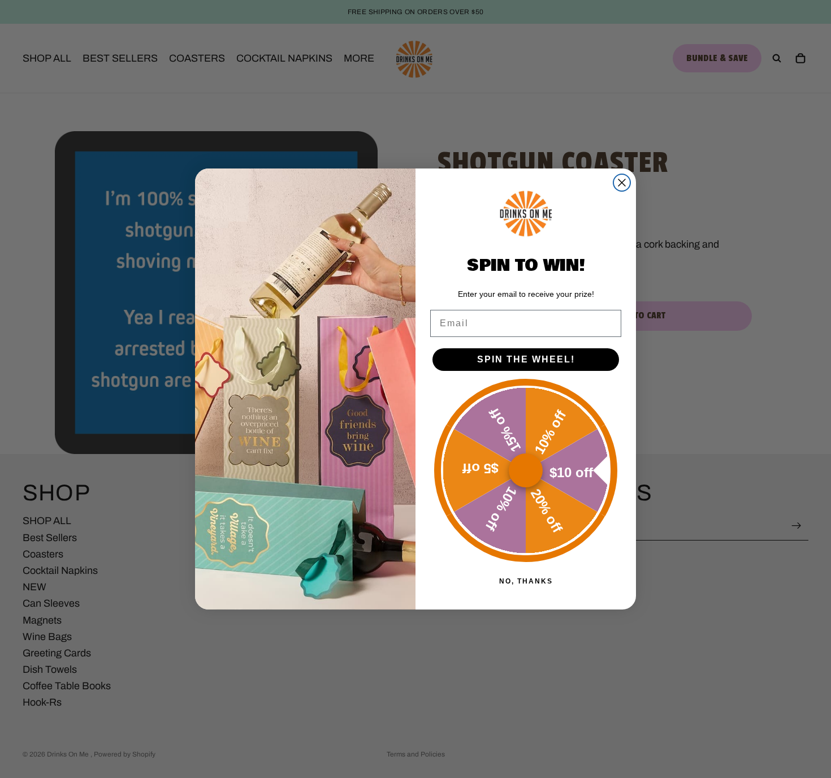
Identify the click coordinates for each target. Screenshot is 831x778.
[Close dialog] (621, 182)
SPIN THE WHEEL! (526, 359)
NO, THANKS (526, 581)
